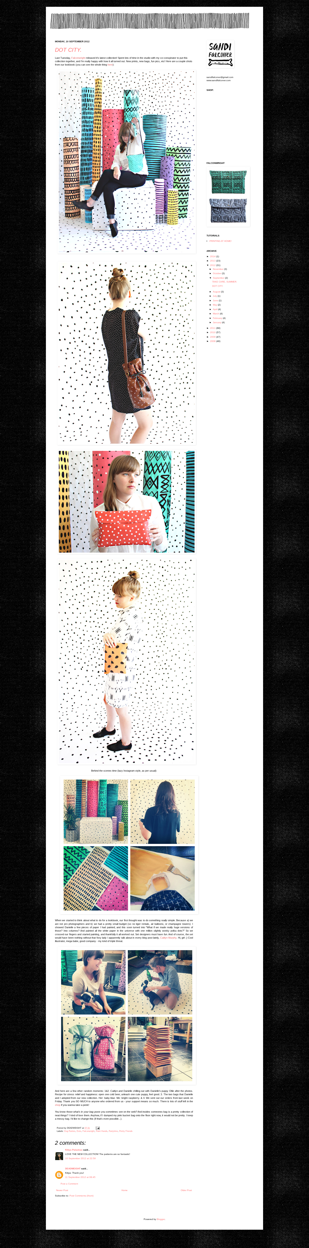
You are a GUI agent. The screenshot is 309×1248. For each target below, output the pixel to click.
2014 (213, 256)
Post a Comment (69, 1183)
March (216, 313)
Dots (79, 1131)
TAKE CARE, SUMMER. (224, 281)
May (215, 305)
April (215, 309)
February (218, 318)
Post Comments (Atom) (81, 1195)
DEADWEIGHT (73, 1168)
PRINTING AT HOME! (220, 241)
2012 (213, 265)
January (217, 322)
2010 (213, 332)
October (217, 273)
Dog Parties (69, 1131)
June (216, 300)
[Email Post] (97, 1128)
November (218, 269)
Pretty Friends (126, 1131)
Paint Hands (101, 1131)
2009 (213, 337)
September (219, 278)
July (215, 296)
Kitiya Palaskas (74, 1150)
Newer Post (62, 1190)
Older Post (186, 1190)
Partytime (113, 1131)
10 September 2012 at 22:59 (80, 1158)
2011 (213, 328)
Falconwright (89, 1131)
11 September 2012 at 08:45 (80, 1177)
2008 (213, 341)
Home (124, 1190)
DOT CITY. (68, 50)
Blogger (161, 1219)
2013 (213, 260)
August (217, 291)
